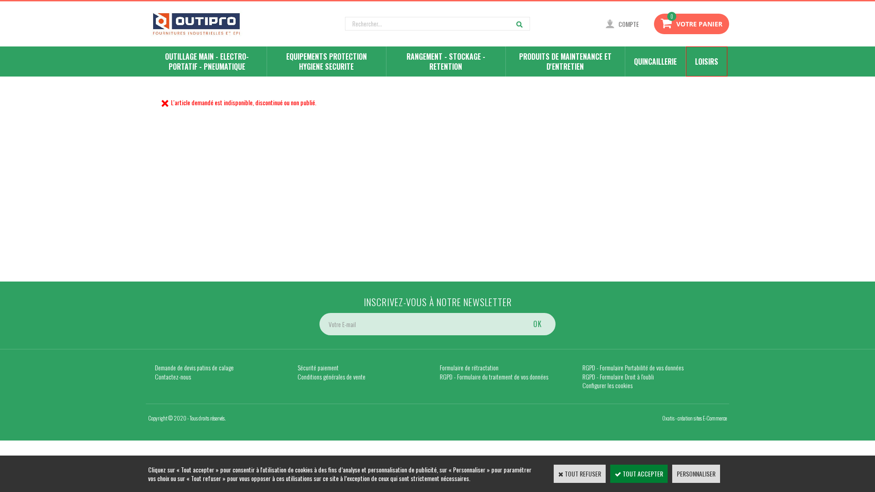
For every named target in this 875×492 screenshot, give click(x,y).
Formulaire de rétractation (469, 367)
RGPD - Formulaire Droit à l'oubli (618, 376)
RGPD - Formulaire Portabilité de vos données (633, 367)
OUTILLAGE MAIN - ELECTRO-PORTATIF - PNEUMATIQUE (207, 61)
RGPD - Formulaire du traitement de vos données (494, 376)
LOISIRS (706, 61)
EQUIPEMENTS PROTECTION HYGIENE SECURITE (326, 61)
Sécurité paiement (318, 367)
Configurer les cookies (607, 385)
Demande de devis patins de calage (194, 367)
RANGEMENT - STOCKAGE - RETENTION (446, 61)
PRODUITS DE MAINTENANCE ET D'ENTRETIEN (565, 61)
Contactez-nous (173, 376)
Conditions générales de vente (331, 376)
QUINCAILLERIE (655, 61)
